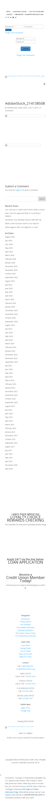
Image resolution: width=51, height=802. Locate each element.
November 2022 (11, 395)
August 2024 (10, 325)
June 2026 (9, 244)
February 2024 (10, 347)
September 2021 (11, 443)
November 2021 (11, 435)
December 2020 (11, 465)
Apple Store (25, 708)
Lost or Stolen (25, 651)
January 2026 (10, 263)
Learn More (25, 529)
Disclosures (25, 619)
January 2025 (10, 307)
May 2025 (9, 292)
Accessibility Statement (25, 627)
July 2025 (8, 285)
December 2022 (11, 391)
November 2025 (11, 270)
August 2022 (10, 406)
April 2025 (9, 296)
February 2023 (10, 384)
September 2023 (11, 362)
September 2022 (11, 402)
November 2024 (11, 314)
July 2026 (8, 240)
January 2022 (10, 432)
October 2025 (10, 274)
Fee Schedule (25, 624)
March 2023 (9, 380)
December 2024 (11, 310)
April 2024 (9, 340)
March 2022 (9, 424)
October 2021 (10, 439)
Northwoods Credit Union (17, 108)
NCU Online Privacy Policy (25, 633)
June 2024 (9, 332)
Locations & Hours (20, 11)
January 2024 (10, 351)
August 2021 (10, 447)
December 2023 (11, 355)
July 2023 (8, 366)
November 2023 (11, 358)
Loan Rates (25, 645)
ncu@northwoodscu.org (25, 669)
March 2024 (9, 343)
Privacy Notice (25, 622)
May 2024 (9, 336)
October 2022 (10, 399)
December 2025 (11, 266)
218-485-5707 (27, 698)
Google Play (25, 711)
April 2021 (9, 461)
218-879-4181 (30, 676)
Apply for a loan (25, 657)
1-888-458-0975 (27, 666)
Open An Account (25, 654)
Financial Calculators (25, 630)
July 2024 (8, 329)
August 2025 (10, 281)
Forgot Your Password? (14, 33)
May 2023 (9, 373)
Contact (9, 14)
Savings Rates (25, 648)
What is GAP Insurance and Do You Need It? (22, 223)
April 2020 (9, 469)
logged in (18, 190)
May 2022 (9, 417)
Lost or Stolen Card (36, 11)
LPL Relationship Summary (25, 636)
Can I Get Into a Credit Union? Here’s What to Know (25, 209)
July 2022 (8, 410)
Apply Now (25, 568)
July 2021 (8, 450)
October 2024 (10, 318)
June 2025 (9, 288)
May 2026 (9, 248)
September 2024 (11, 321)
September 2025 (11, 277)
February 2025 (10, 303)
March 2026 (9, 255)
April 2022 (9, 421)
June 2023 (9, 369)
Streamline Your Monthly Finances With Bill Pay (23, 220)
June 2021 (9, 454)
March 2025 (9, 299)
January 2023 (10, 388)
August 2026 (10, 237)
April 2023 (9, 377)
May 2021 (9, 457)
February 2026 (10, 259)
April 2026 (9, 252)
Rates (8, 11)
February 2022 (10, 428)
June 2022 (9, 413)
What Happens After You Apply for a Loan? (21, 227)
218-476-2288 (27, 691)
